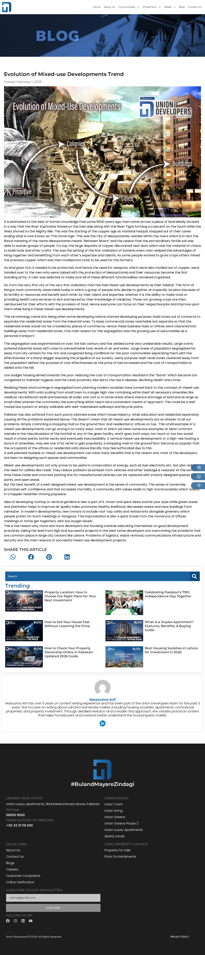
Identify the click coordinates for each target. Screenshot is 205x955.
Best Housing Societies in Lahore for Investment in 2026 (171, 650)
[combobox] (97, 576)
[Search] (195, 576)
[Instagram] (15, 921)
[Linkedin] (23, 921)
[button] (13, 557)
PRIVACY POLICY (180, 936)
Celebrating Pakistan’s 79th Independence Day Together (168, 594)
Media (167, 6)
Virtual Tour (150, 6)
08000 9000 (15, 815)
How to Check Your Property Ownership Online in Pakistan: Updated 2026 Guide (68, 652)
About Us (109, 6)
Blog (182, 6)
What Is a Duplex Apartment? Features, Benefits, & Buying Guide (169, 626)
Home (96, 6)
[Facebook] (8, 921)
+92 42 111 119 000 (19, 825)
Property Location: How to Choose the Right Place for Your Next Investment (70, 596)
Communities (126, 6)
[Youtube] (30, 921)
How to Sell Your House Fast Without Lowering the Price (67, 624)
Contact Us (194, 6)
